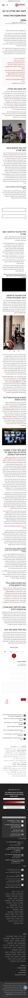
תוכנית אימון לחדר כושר (13, 112)
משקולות (14, 768)
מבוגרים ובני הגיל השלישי (15, 156)
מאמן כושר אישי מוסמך (19, 766)
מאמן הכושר (16, 98)
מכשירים (18, 768)
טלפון (14, 213)
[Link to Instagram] (3, 996)
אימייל (7, 673)
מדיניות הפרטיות (13, 808)
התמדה (5, 754)
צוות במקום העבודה (8, 409)
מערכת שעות (23, 970)
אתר (7, 678)
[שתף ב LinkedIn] (11, 652)
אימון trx (14, 747)
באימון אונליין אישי (7, 416)
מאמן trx (15, 762)
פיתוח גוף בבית (22, 770)
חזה (17, 758)
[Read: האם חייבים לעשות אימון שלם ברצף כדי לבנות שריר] (24, 731)
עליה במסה (7, 768)
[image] (16, 5)
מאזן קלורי (23, 762)
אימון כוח (7, 749)
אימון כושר (21, 751)
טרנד (14, 758)
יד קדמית (6, 760)
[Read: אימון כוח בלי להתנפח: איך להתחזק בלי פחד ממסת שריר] (24, 723)
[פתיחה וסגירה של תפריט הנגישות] (25, 987)
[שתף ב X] (17, 652)
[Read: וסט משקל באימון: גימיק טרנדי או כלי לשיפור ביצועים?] (24, 719)
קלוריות (13, 772)
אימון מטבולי (22, 753)
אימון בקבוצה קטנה (14, 406)
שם (14, 206)
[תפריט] (4, 5)
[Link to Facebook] (7, 996)
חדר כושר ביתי (22, 758)
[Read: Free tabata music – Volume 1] (22, 821)
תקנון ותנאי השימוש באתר (20, 974)
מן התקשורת (23, 965)
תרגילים (23, 776)
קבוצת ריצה (19, 772)
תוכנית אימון (11, 774)
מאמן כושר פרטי (8, 766)
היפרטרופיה (22, 755)
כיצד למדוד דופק (16, 830)
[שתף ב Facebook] (23, 652)
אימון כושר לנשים (11, 751)
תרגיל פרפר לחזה (14, 508)
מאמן (18, 762)
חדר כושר (7, 757)
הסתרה (15, 58)
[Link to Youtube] (5, 996)
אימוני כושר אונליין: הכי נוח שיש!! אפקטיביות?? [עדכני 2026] (14, 16)
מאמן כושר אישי (19, 764)
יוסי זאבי (8, 30)
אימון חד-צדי (14, 748)
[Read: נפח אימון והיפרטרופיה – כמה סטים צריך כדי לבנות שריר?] (24, 734)
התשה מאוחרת (22, 756)
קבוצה (24, 772)
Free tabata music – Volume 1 (13, 820)
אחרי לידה (18, 891)
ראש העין (8, 772)
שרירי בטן (17, 774)
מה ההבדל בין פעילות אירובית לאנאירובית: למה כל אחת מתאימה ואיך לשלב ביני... (13, 849)
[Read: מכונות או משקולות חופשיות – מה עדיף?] (22, 842)
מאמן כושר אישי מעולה (18, 422)
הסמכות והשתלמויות (12, 754)
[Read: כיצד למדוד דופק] (22, 831)
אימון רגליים (15, 753)
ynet (24, 746)
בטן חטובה (8, 753)
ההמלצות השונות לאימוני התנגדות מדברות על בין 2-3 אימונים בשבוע (15, 593)
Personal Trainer (22, 972)
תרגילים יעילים (16, 776)
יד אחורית (12, 760)
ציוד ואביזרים (6, 770)
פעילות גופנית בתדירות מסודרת (10, 602)
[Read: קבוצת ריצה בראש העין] (22, 835)
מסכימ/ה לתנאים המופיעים (14, 221)
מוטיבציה (23, 768)
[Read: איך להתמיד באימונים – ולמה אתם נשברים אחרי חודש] (24, 738)
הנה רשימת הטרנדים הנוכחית (13, 392)
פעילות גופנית (13, 770)
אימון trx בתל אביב (21, 748)
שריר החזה (23, 774)
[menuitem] (7, 5)
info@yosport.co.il (9, 994)
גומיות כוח (14, 474)
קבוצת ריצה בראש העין (15, 834)
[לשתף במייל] (5, 652)
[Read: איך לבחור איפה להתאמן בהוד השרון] (24, 727)
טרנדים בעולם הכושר (20, 760)
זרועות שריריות (14, 757)
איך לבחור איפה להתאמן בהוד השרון (15, 726)
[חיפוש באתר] (7, 5)
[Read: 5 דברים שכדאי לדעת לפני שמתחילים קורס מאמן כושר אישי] (22, 825)
